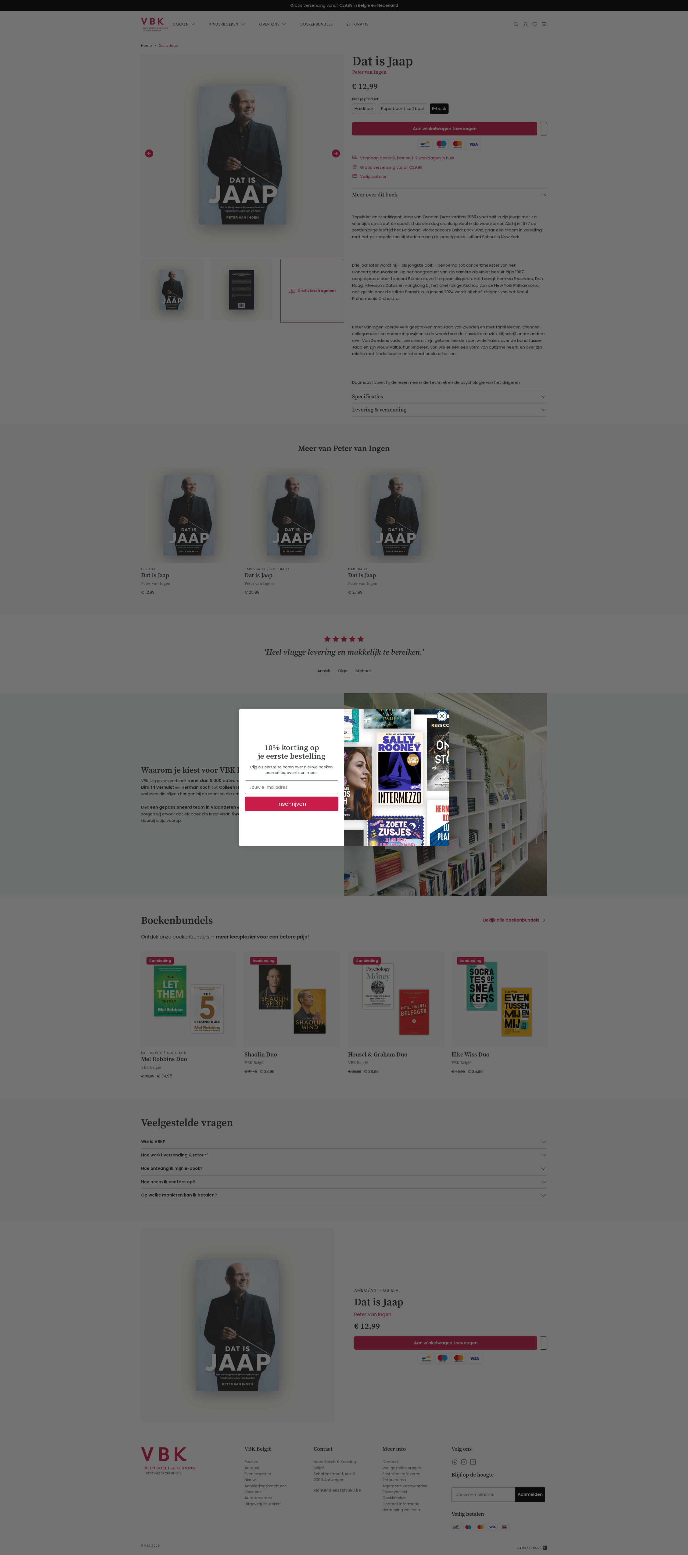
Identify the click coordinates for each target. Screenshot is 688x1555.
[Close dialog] (442, 716)
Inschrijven (291, 804)
